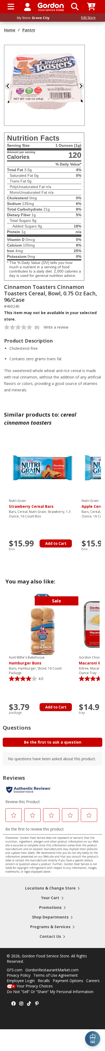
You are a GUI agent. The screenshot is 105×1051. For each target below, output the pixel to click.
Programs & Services (50, 926)
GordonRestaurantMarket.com (52, 969)
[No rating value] (19, 327)
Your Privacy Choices (34, 985)
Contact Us (50, 936)
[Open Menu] (11, 6)
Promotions (50, 907)
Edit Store (88, 17)
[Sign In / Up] (27, 6)
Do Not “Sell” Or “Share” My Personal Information (50, 991)
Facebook (13, 1003)
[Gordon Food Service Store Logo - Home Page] (51, 7)
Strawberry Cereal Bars (31, 504)
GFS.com (14, 969)
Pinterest (37, 1003)
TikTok (29, 1003)
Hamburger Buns (27, 660)
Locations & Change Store (50, 888)
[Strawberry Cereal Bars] (43, 467)
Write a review (56, 327)
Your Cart (50, 897)
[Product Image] (44, 84)
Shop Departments (50, 917)
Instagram (21, 1003)
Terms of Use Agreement (55, 975)
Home (9, 29)
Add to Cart (55, 543)
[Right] (83, 86)
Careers (93, 980)
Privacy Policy (18, 975)
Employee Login (21, 980)
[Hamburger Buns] (43, 624)
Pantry (28, 29)
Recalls (44, 980)
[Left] (7, 86)
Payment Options (68, 980)
